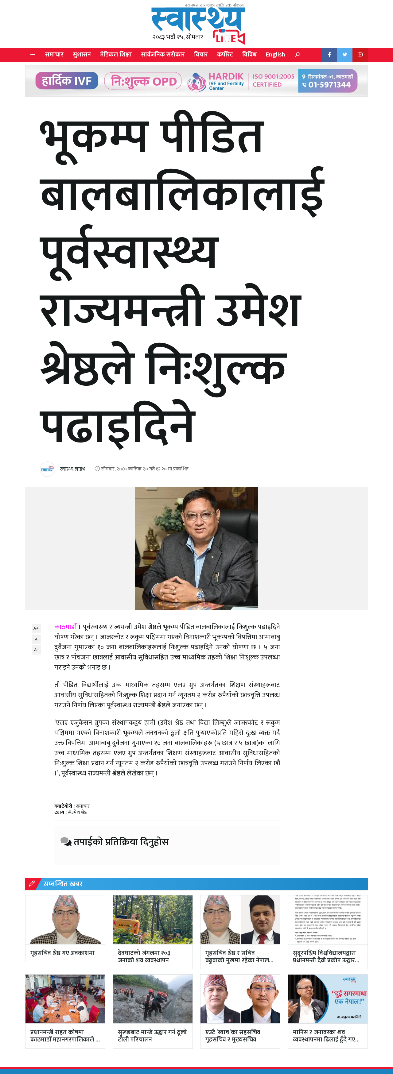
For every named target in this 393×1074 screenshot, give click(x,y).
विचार (201, 54)
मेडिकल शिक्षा (116, 54)
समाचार (54, 54)
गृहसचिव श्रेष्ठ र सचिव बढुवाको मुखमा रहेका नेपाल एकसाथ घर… (237, 960)
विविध (249, 54)
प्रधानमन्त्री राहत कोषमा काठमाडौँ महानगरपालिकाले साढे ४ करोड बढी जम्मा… (62, 1039)
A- (36, 649)
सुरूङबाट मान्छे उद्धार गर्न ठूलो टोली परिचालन (152, 1036)
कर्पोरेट (225, 54)
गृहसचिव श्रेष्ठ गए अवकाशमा (62, 953)
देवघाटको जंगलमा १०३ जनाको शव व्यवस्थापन (144, 957)
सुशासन (82, 54)
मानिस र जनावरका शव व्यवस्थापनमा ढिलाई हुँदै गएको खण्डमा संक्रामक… (327, 1039)
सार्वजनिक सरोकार (163, 54)
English (275, 54)
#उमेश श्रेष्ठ (77, 812)
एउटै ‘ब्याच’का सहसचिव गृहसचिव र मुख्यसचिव (232, 1036)
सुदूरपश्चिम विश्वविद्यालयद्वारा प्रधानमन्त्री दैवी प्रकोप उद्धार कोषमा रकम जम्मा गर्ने (324, 960)
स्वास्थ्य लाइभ (72, 469)
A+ (36, 628)
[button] (33, 55)
